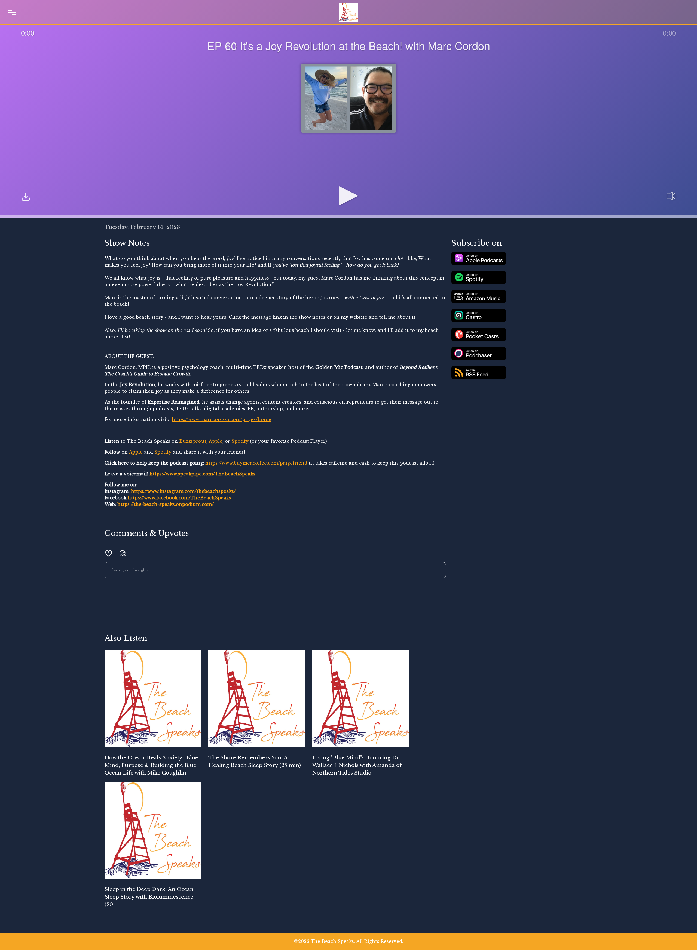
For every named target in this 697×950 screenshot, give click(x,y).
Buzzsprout (192, 441)
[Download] (25, 197)
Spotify (240, 441)
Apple (215, 441)
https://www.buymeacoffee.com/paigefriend (256, 463)
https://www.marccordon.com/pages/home (221, 419)
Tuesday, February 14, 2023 (142, 227)
